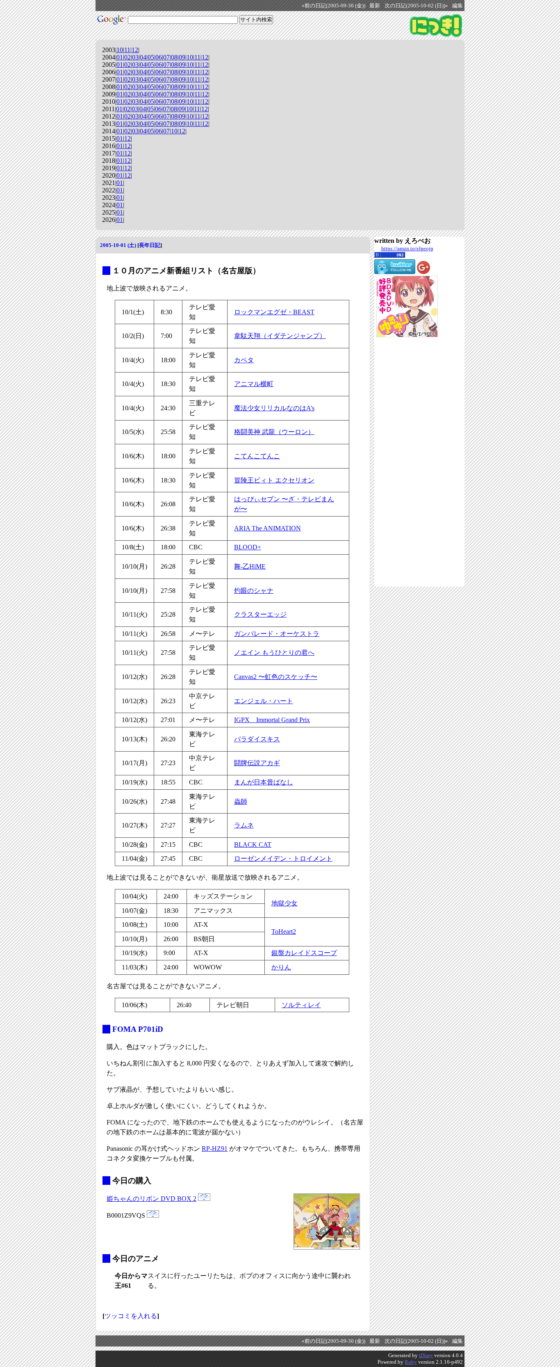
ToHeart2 (283, 931)
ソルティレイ (301, 1004)
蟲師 (240, 801)
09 (182, 57)
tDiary (426, 1355)
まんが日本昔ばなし (263, 782)
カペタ (244, 360)
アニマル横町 (253, 383)
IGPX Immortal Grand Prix (272, 719)
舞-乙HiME (250, 566)
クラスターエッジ (260, 614)
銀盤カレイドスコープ (304, 952)
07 (166, 57)
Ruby (411, 1362)
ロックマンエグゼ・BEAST (274, 312)
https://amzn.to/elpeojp (407, 248)
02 (127, 57)
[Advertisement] (407, 462)
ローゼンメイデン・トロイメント (283, 858)
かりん (281, 967)
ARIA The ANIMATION (267, 528)
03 (135, 57)
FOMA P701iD (137, 1029)
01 (119, 57)
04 (143, 57)
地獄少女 (284, 903)
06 (158, 57)
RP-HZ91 (215, 1148)
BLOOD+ (247, 547)
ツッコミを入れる (131, 1315)
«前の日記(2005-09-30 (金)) (333, 6)
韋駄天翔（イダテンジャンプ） (280, 335)
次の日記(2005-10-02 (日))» (416, 6)
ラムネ (244, 825)
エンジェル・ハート (263, 700)
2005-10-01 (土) (118, 245)
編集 (457, 6)
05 (151, 57)
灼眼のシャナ (253, 590)
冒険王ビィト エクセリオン (274, 480)
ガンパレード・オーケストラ (276, 633)
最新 (374, 6)
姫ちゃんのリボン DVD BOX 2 (151, 1198)
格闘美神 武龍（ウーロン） (274, 431)
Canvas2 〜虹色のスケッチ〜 (275, 676)
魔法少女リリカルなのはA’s (274, 408)
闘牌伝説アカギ (257, 762)
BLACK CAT (252, 844)
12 (135, 49)
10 (119, 49)
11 (127, 49)
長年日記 (149, 245)
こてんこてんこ (257, 456)
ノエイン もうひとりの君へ (274, 652)
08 (174, 57)
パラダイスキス (257, 739)
